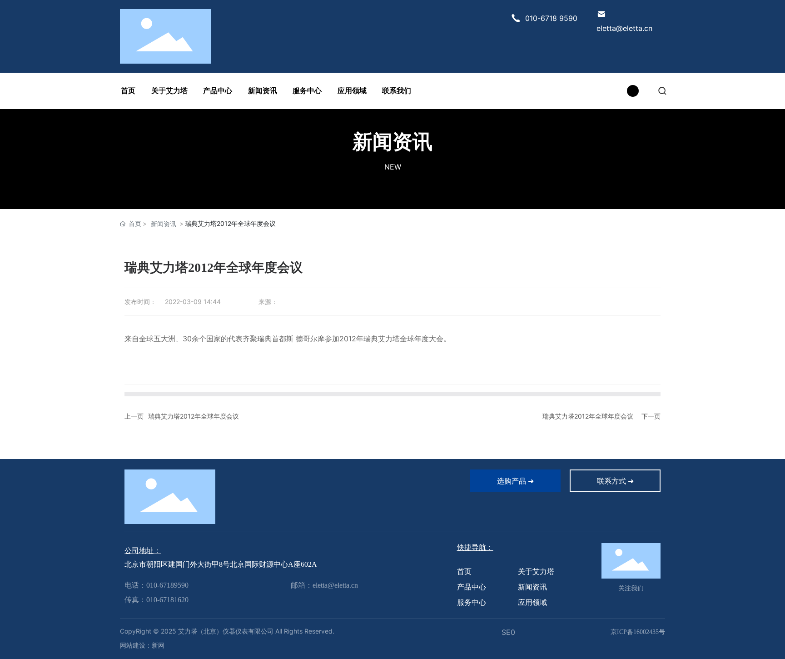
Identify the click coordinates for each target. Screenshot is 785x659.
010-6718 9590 (551, 18)
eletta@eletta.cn (624, 28)
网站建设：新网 (142, 645)
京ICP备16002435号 (638, 632)
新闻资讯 (392, 141)
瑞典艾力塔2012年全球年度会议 (193, 416)
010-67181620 (167, 600)
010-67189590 (167, 585)
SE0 (508, 632)
